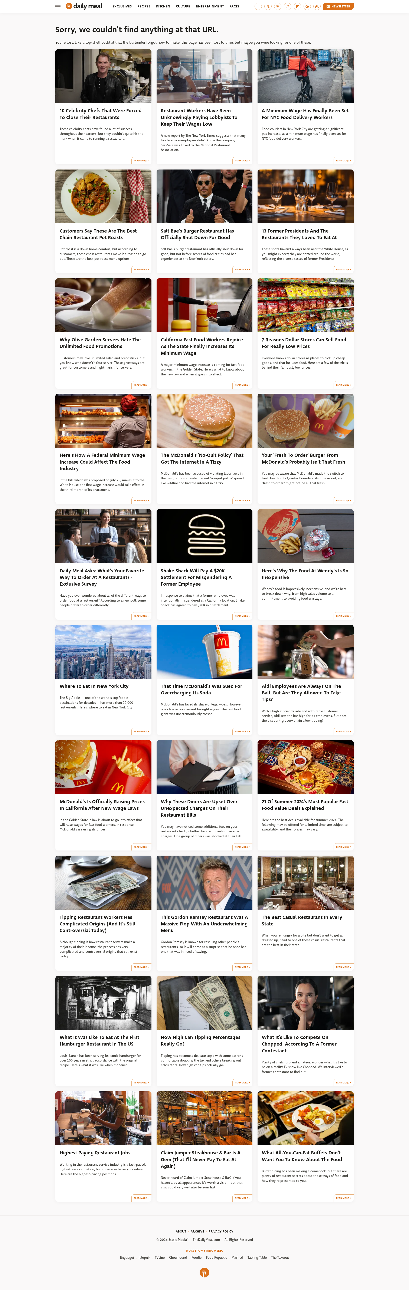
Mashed (237, 1257)
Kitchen (163, 6)
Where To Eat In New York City (94, 686)
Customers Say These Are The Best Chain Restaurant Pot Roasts (98, 234)
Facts (234, 6)
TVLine (160, 1257)
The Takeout (280, 1257)
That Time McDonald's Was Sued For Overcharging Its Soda (201, 689)
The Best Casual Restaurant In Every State (302, 920)
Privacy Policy (221, 1231)
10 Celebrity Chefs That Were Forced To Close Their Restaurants (101, 114)
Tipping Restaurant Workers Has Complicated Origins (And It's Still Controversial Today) (97, 924)
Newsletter (340, 6)
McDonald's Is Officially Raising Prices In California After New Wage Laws (102, 805)
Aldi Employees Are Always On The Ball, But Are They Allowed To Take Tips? (301, 693)
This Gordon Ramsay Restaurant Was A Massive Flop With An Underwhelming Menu (204, 924)
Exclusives (122, 6)
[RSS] (317, 6)
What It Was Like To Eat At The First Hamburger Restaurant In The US (99, 1040)
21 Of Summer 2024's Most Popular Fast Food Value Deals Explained (305, 805)
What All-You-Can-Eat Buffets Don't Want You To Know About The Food (302, 1156)
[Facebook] (258, 6)
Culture (183, 6)
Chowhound (178, 1257)
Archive (197, 1231)
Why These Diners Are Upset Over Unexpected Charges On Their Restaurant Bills (199, 808)
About (181, 1231)
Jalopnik (144, 1257)
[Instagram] (287, 6)
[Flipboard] (297, 6)
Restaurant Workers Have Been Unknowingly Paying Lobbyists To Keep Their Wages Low (199, 117)
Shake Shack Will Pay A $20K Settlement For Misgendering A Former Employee (196, 577)
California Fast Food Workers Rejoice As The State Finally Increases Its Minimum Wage (202, 346)
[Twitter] (268, 6)
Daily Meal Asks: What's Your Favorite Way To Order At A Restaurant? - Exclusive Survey (102, 577)
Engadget (127, 1257)
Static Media (177, 1239)
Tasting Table (257, 1257)
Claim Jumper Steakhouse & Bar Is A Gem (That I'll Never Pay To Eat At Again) (201, 1159)
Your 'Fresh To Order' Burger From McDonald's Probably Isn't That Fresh (303, 458)
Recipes (143, 6)
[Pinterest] (277, 6)
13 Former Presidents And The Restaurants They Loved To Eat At (299, 234)
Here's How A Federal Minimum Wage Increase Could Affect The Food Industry (102, 462)
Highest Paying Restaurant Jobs (95, 1152)
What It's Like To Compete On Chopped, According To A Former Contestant (299, 1044)
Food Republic (216, 1257)
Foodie (197, 1257)
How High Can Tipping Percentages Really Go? (200, 1040)
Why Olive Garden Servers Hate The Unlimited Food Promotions (100, 343)
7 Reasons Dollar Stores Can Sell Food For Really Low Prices (304, 343)
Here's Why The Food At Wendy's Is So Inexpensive (305, 574)
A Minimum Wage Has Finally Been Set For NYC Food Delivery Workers (305, 114)
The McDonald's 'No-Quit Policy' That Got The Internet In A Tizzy (202, 458)
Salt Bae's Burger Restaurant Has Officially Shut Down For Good (197, 234)
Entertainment (210, 6)
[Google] (307, 6)
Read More (140, 160)
